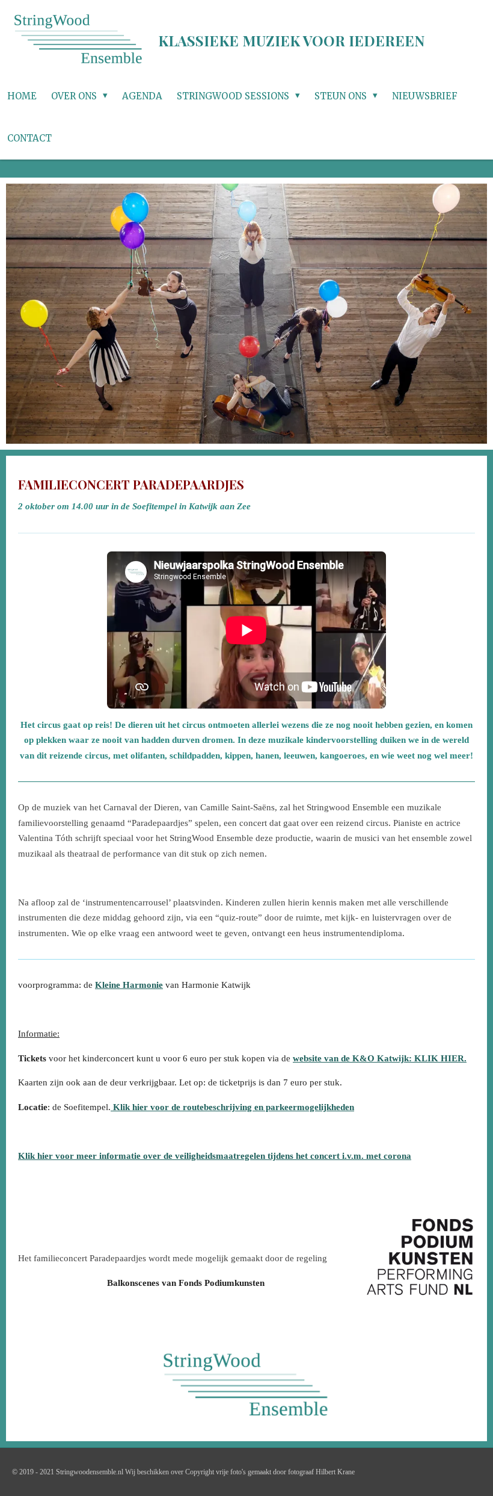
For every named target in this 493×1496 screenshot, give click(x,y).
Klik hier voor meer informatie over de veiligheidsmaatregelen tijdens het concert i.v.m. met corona (214, 1156)
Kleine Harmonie (129, 985)
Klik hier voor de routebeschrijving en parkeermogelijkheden (232, 1107)
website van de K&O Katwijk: (378, 1058)
